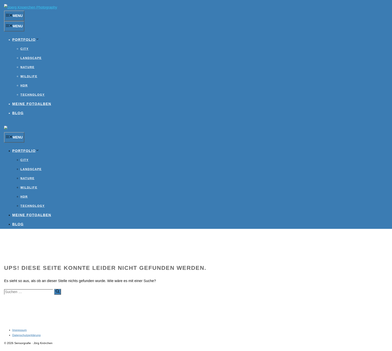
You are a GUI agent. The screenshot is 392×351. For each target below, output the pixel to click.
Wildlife (28, 76)
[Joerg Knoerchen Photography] (42, 129)
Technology (32, 94)
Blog (18, 113)
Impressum (19, 330)
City (24, 48)
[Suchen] (57, 292)
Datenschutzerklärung (26, 335)
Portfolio (24, 40)
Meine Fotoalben (31, 104)
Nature (27, 67)
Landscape (31, 58)
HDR (24, 85)
